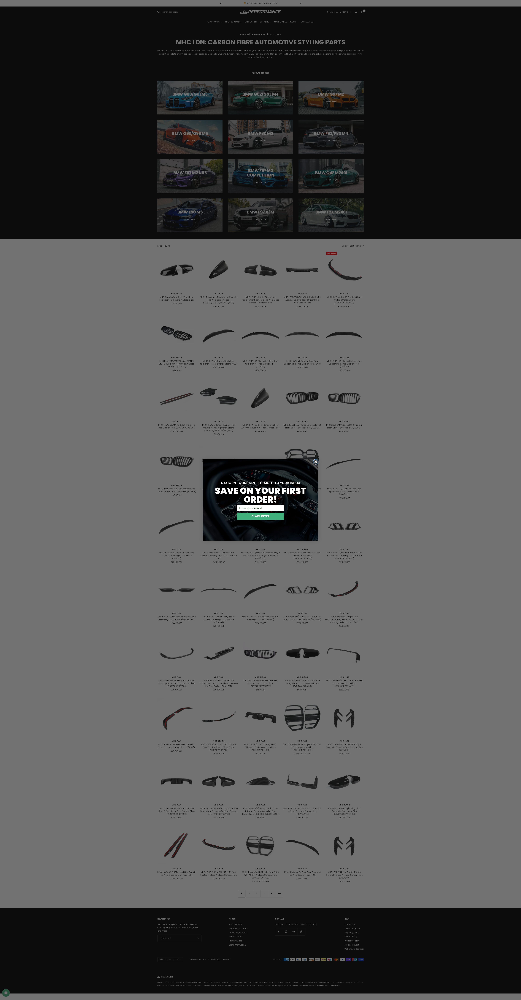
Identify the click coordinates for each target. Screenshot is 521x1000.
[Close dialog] (315, 461)
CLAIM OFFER (260, 516)
